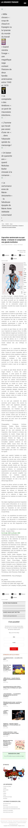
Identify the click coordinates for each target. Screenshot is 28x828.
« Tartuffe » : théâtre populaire (6, 712)
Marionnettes (5, 789)
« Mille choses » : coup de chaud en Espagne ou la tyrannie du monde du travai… (11, 679)
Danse (4, 791)
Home (3, 224)
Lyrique (4, 793)
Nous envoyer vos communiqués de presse (11, 808)
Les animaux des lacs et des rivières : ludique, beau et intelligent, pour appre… (12, 687)
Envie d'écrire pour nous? (8, 812)
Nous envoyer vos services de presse (10, 807)
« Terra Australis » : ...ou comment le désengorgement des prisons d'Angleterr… (12, 695)
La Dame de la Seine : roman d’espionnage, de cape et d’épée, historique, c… (11, 733)
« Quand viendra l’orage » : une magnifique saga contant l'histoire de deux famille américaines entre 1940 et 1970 (6, 66)
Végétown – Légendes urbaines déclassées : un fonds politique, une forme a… (11, 725)
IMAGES (7, 224)
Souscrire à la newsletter (8, 810)
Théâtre (4, 788)
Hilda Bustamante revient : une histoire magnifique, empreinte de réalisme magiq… (12, 703)
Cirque (4, 795)
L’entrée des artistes (7, 786)
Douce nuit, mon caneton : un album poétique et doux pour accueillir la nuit (7, 668)
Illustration (5, 798)
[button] (6, 255)
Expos (11, 224)
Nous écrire (5, 805)
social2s (6, 260)
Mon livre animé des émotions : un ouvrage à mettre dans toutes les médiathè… (8, 743)
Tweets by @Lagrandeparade (10, 615)
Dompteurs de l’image (7, 796)
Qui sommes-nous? (7, 803)
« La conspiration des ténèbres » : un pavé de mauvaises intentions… (6, 105)
